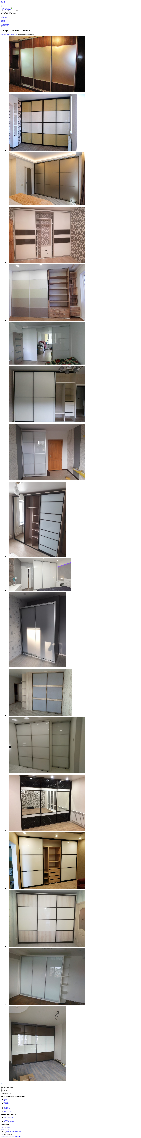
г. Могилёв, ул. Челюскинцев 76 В (12, 1131)
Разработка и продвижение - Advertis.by (11, 1136)
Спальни (3, 21)
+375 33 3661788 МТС (6, 9)
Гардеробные (4, 22)
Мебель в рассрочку (9, 1117)
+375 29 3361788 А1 (6, 8)
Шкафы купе (14, 34)
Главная (3, 14)
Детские (3, 18)
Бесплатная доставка (9, 1121)
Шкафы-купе (4, 17)
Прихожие (6, 1104)
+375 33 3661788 (5, 1129)
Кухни (2, 16)
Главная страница (5, 34)
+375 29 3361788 (5, 1127)
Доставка (3, 1)
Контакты (3, 3)
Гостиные (3, 20)
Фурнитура (6, 1118)
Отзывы (3, 2)
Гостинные (6, 1103)
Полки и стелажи (8, 1111)
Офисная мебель (5, 24)
